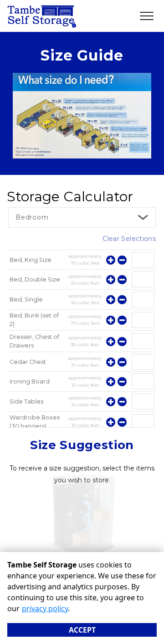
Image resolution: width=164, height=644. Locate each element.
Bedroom (32, 217)
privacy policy (45, 608)
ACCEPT (82, 630)
